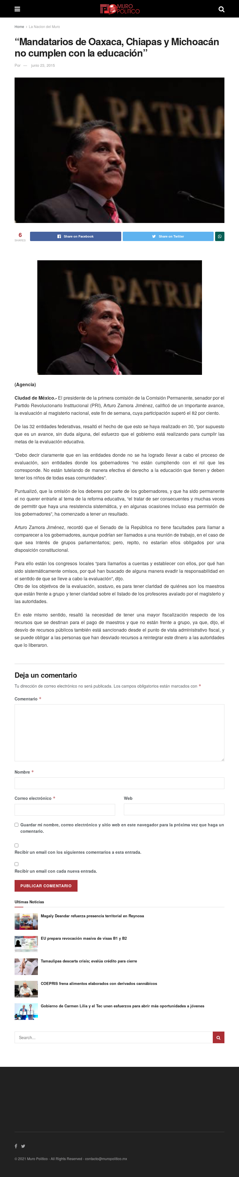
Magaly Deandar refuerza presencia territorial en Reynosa (92, 915)
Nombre (24, 772)
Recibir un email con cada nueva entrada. (56, 871)
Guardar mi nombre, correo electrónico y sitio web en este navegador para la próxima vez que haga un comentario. (122, 828)
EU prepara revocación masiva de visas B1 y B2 (84, 938)
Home (19, 26)
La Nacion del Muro (44, 26)
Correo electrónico (35, 798)
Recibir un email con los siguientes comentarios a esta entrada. (78, 852)
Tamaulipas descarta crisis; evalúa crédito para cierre (89, 961)
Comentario (28, 699)
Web (128, 798)
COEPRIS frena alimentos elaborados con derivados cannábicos (99, 983)
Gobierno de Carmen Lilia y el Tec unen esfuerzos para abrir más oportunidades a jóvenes (122, 1006)
